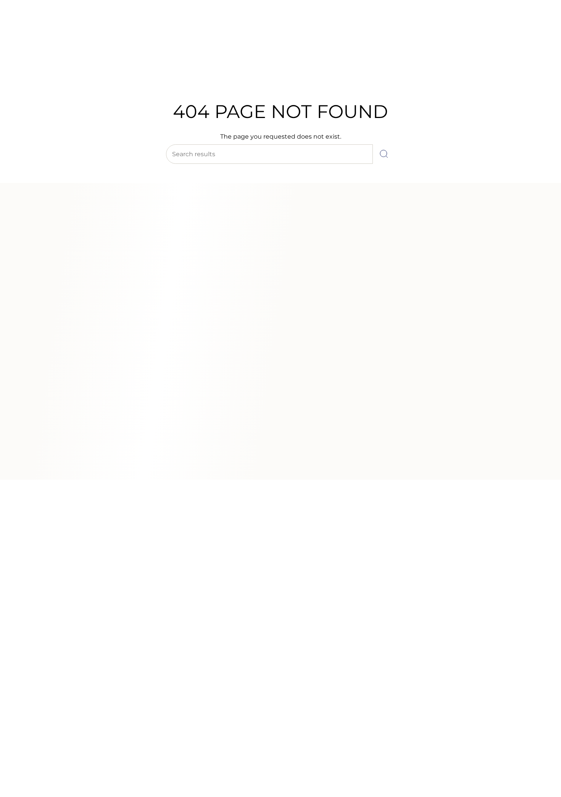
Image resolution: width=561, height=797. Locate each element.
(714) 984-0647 (38, 26)
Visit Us (73, 26)
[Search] (384, 154)
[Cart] (537, 53)
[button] (160, 71)
